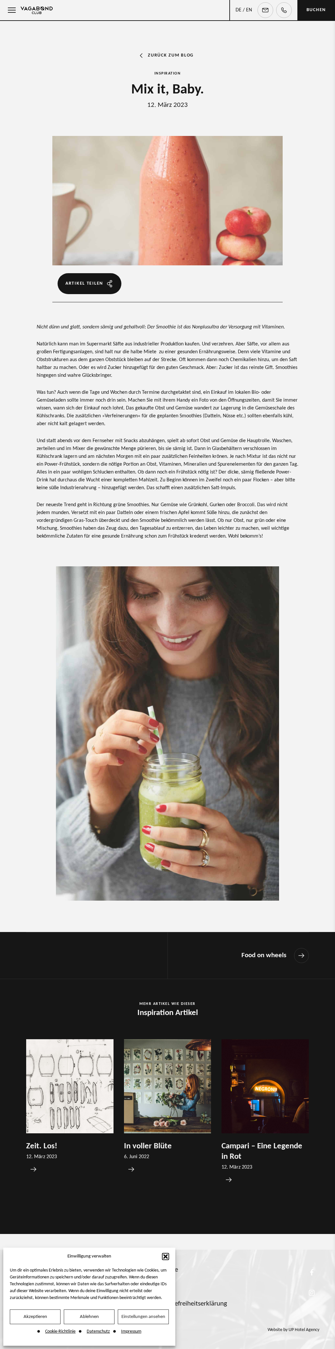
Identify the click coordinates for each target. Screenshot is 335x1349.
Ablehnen (89, 1316)
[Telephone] (284, 10)
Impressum (131, 1331)
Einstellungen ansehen (143, 1316)
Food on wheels (263, 955)
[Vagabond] (37, 10)
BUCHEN (316, 10)
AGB (162, 1287)
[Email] (265, 10)
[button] (165, 1256)
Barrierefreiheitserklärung (191, 1304)
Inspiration (167, 73)
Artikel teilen (84, 283)
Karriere (167, 1270)
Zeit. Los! (41, 1146)
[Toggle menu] (10, 10)
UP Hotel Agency (293, 1330)
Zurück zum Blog (171, 55)
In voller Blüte (148, 1146)
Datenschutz (98, 1331)
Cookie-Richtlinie (60, 1331)
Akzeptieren (35, 1316)
